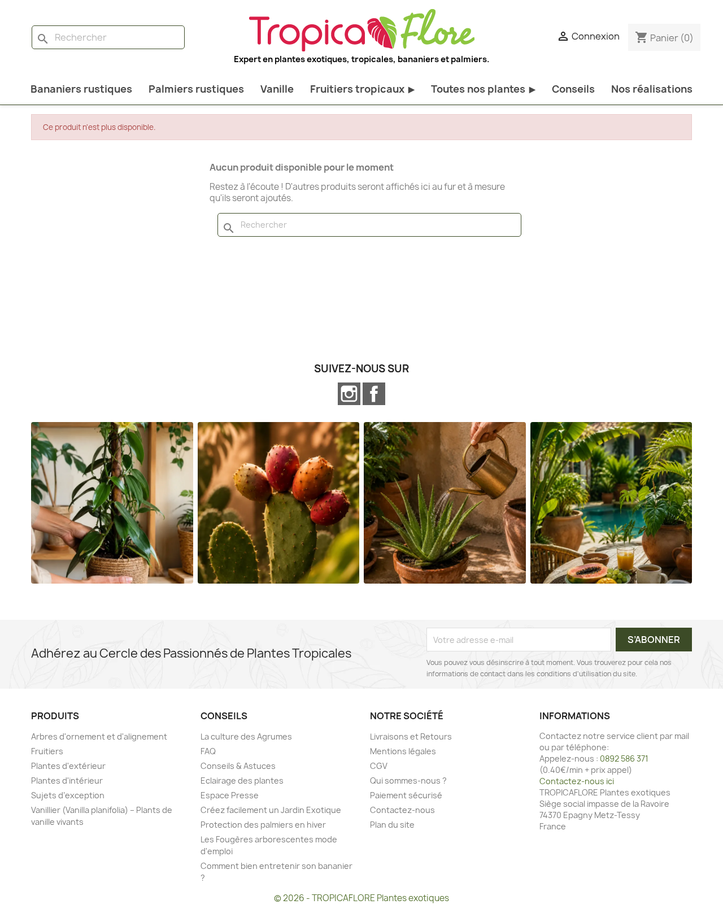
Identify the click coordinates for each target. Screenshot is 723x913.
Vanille (277, 89)
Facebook (374, 393)
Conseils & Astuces (238, 765)
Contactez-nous (402, 810)
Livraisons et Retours (411, 736)
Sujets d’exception (67, 795)
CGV (378, 765)
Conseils (573, 89)
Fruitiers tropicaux (362, 89)
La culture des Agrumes (246, 736)
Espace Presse (230, 795)
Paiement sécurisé (406, 795)
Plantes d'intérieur (67, 780)
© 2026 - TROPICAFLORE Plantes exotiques (361, 898)
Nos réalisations (651, 89)
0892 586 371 (624, 758)
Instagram (349, 393)
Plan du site (392, 824)
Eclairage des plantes (242, 780)
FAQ (208, 751)
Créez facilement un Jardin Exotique (271, 810)
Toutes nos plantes (483, 89)
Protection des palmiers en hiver (263, 824)
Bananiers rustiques (81, 89)
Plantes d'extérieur (68, 765)
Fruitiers (47, 751)
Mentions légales (403, 751)
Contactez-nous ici (576, 781)
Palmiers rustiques (196, 89)
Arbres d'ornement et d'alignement (99, 736)
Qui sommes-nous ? (408, 780)
